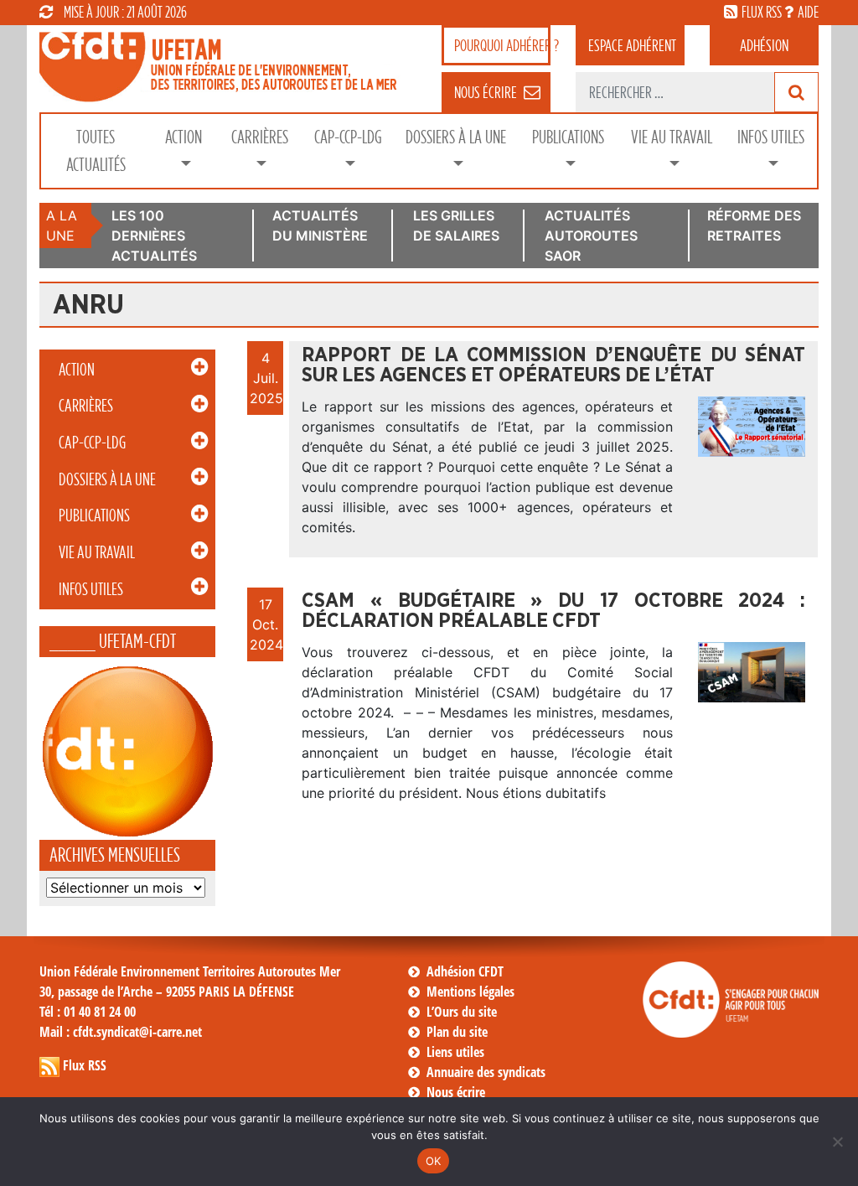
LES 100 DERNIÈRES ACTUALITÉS (154, 235)
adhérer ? (502, 45)
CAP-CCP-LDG (348, 137)
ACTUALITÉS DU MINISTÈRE (320, 225)
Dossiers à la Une (456, 137)
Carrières (259, 137)
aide (808, 11)
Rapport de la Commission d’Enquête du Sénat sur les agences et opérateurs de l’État (553, 365)
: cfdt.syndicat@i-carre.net (120, 1032)
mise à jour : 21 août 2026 (125, 11)
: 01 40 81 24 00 (87, 1011)
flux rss (762, 11)
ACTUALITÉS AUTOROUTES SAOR (591, 235)
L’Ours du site (461, 1011)
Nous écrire (455, 1092)
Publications (568, 137)
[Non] (837, 1141)
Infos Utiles (770, 137)
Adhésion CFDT (465, 971)
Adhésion (764, 45)
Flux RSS (84, 1065)
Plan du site (457, 1032)
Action (183, 137)
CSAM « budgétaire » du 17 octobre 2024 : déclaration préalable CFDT (553, 611)
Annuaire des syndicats (485, 1072)
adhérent (632, 45)
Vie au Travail (671, 137)
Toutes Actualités (96, 150)
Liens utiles (455, 1052)
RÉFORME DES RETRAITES (754, 225)
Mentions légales (470, 991)
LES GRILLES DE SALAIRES (456, 225)
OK (434, 1161)
